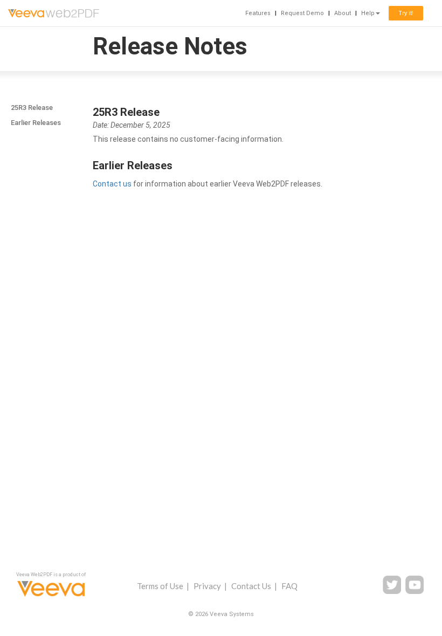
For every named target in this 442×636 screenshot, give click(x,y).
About (342, 13)
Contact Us (251, 586)
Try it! (405, 13)
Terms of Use (160, 586)
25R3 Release (32, 107)
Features (258, 13)
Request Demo (302, 13)
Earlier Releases (36, 123)
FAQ (289, 586)
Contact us (112, 183)
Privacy (207, 586)
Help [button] (368, 13)
